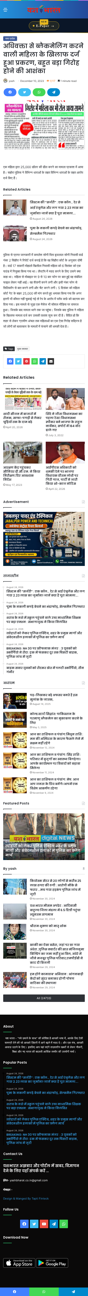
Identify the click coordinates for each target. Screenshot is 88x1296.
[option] (44, 836)
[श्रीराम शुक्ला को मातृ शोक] (15, 932)
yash (12, 80)
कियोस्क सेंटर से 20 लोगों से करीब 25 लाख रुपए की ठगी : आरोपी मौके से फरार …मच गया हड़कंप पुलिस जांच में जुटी (55, 887)
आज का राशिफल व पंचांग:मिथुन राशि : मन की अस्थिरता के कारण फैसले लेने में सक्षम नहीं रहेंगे (57, 738)
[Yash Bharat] (44, 9)
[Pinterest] (26, 361)
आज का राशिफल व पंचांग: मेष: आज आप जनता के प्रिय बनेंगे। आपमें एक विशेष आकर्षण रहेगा (54, 783)
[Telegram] (53, 92)
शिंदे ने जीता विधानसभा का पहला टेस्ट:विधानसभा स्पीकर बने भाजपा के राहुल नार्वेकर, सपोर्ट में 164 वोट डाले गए (64, 422)
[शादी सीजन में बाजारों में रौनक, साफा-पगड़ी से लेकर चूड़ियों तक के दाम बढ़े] (22, 399)
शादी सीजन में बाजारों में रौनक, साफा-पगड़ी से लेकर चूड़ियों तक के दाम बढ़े (22, 418)
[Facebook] (10, 92)
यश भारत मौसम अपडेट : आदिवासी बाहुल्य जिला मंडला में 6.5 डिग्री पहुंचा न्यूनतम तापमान (55, 910)
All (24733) (44, 998)
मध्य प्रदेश (10, 38)
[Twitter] (24, 92)
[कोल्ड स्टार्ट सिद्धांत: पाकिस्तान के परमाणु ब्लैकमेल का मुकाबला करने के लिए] (15, 720)
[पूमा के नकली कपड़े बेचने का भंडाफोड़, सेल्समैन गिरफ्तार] (15, 233)
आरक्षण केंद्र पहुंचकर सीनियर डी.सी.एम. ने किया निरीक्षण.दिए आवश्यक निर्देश (21, 473)
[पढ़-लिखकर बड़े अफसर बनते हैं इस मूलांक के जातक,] (15, 701)
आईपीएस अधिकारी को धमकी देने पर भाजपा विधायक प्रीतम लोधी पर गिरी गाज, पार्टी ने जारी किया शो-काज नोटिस (62, 475)
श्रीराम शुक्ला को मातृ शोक (48, 926)
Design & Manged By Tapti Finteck (26, 1198)
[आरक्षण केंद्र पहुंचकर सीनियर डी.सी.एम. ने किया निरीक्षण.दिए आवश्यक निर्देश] (22, 453)
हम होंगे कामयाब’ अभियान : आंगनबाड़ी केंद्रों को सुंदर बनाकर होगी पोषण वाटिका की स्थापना (56, 978)
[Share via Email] (51, 361)
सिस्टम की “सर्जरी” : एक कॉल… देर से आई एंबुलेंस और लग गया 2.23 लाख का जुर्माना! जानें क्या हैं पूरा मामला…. (56, 207)
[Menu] (5, 11)
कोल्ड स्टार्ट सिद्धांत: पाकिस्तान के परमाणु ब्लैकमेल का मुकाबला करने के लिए (56, 718)
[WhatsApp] (39, 92)
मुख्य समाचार (22, 348)
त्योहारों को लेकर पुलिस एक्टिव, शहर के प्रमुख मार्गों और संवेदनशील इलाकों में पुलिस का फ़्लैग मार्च (42, 851)
